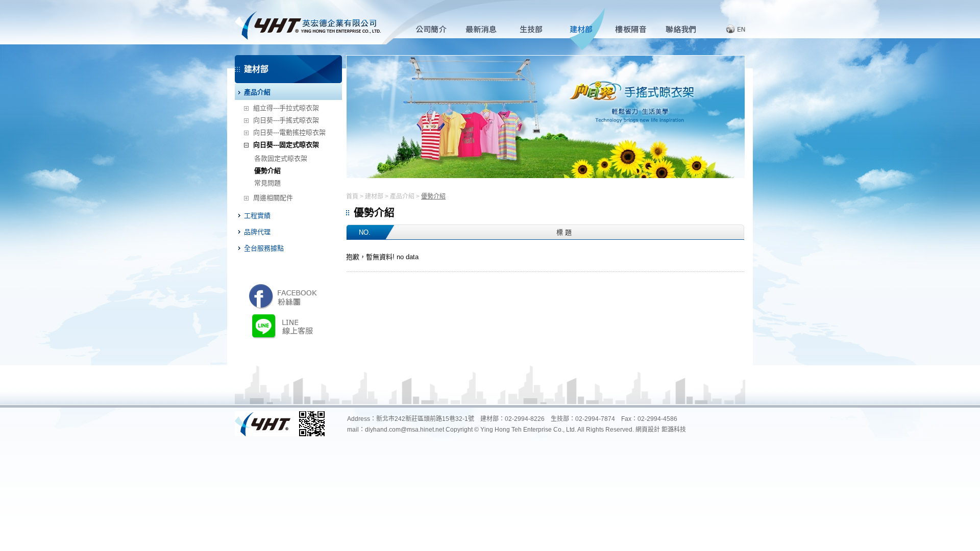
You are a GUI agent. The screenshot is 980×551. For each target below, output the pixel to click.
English (728, 29)
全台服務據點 (264, 248)
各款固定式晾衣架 (280, 158)
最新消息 (485, 29)
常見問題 (267, 183)
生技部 (535, 29)
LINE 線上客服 (285, 325)
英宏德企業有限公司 (308, 22)
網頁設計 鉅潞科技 (660, 429)
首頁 (352, 196)
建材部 (586, 29)
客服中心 (686, 29)
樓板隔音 (636, 29)
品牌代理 (257, 232)
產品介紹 (257, 92)
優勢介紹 (267, 170)
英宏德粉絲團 (283, 296)
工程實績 (257, 215)
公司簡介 (435, 29)
